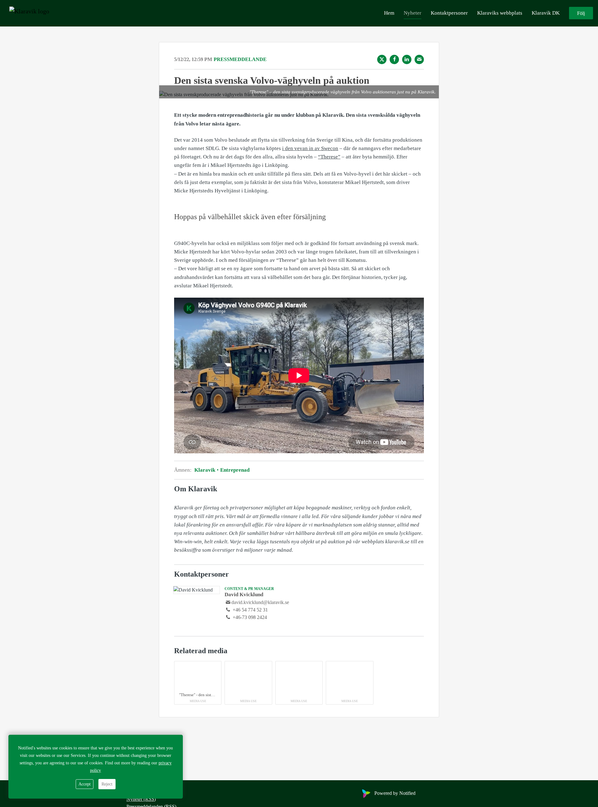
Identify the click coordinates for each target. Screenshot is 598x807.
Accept (84, 784)
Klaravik (205, 470)
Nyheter (412, 13)
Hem (389, 13)
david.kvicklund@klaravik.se (260, 602)
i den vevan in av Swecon (310, 148)
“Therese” (329, 157)
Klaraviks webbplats (499, 13)
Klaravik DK (546, 13)
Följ (581, 13)
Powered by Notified (394, 793)
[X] (382, 59)
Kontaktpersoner (449, 13)
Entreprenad (234, 470)
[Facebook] (394, 59)
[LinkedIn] (406, 59)
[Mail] (419, 59)
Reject (107, 784)
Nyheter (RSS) (141, 799)
